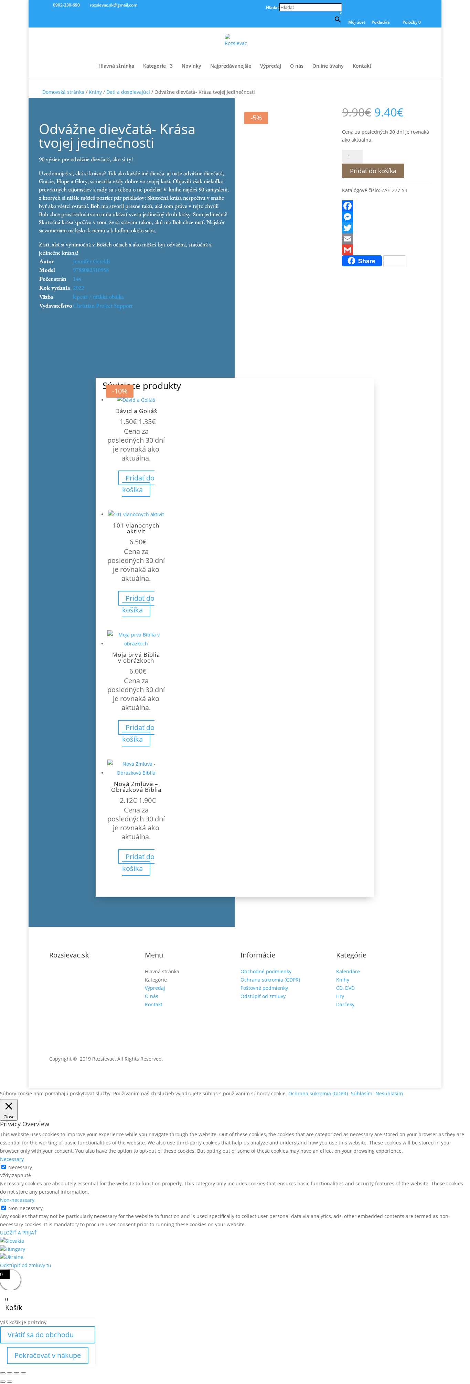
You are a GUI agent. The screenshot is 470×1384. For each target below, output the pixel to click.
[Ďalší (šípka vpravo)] (9, 1382)
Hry (340, 996)
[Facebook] (386, 205)
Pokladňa (381, 22)
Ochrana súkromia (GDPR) (270, 979)
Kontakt (362, 66)
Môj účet (356, 22)
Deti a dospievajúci (128, 92)
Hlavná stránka (116, 66)
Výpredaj (270, 66)
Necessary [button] (12, 1159)
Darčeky (345, 1004)
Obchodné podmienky (266, 971)
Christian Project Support (103, 305)
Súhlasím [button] (361, 1093)
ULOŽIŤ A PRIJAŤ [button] (18, 1232)
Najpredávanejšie (230, 66)
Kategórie (154, 66)
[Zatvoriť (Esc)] (23, 1373)
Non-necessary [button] (17, 1200)
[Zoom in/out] (3, 1373)
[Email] (386, 238)
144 (77, 279)
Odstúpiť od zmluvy (263, 996)
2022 (78, 287)
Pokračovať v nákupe (47, 1355)
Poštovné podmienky (264, 988)
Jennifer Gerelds (91, 261)
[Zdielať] (16, 1373)
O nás (296, 66)
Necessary (20, 1167)
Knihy (95, 92)
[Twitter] (386, 227)
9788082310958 (91, 270)
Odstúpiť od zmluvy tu (25, 1265)
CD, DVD (345, 988)
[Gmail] (386, 249)
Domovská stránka (63, 92)
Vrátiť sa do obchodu (41, 1334)
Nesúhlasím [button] (389, 1093)
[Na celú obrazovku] (9, 1373)
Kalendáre (348, 971)
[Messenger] (386, 216)
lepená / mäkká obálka (98, 296)
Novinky (191, 66)
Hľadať (272, 7)
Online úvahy (328, 66)
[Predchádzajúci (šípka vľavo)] (3, 1382)
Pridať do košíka (373, 171)
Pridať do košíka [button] (138, 483)
